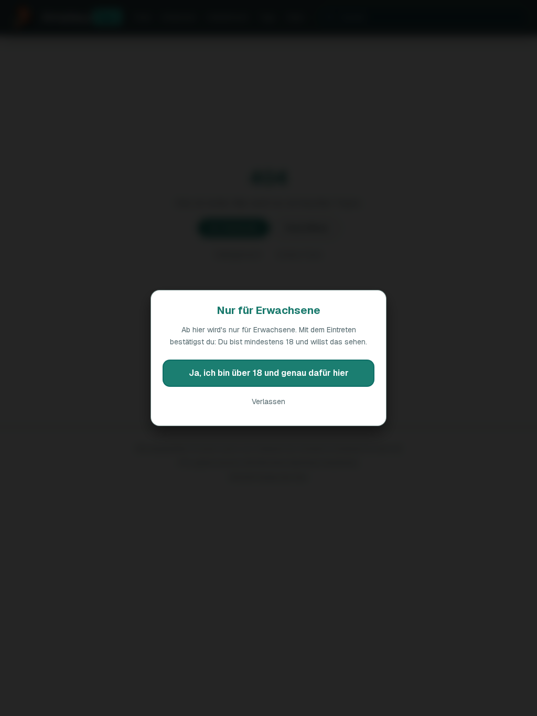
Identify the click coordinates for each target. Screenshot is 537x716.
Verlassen (268, 401)
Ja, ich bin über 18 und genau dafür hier (269, 372)
